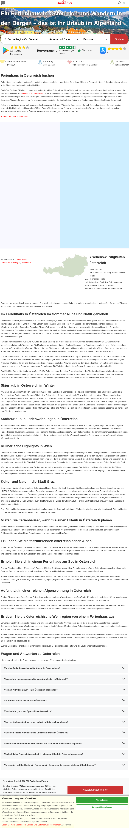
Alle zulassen (102, 800)
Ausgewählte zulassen (102, 807)
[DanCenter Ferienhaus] (64, 3)
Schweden (26, 263)
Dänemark (5, 263)
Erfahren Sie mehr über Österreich (15, 116)
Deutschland (21, 259)
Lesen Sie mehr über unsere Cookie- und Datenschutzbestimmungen (31, 825)
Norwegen (15, 263)
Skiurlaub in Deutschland (33, 94)
